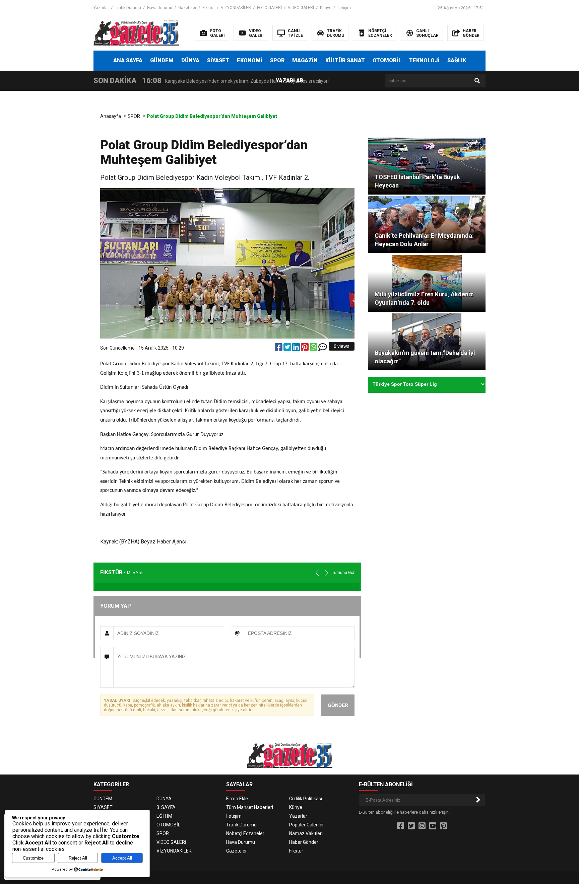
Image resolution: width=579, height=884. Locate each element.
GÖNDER (338, 705)
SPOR (277, 60)
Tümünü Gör (343, 572)
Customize (33, 858)
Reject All (78, 858)
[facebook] (279, 348)
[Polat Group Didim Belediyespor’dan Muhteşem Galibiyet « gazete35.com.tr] (136, 32)
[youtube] (432, 826)
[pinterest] (305, 348)
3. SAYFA (166, 807)
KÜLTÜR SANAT (345, 60)
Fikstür (208, 7)
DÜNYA (190, 60)
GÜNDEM (162, 60)
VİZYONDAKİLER (236, 7)
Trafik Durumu (128, 7)
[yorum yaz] (322, 348)
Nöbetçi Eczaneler (245, 833)
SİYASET (218, 60)
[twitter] (287, 348)
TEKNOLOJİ (424, 60)
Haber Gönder (303, 842)
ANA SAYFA (127, 60)
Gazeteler (187, 7)
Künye (325, 7)
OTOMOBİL (387, 60)
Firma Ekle (237, 798)
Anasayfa (110, 116)
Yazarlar (101, 7)
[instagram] (422, 826)
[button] (326, 572)
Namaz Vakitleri (306, 833)
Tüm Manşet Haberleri (249, 807)
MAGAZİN (305, 60)
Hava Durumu (159, 7)
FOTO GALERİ (269, 7)
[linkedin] (296, 348)
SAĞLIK (456, 60)
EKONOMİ (249, 60)
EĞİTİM (164, 816)
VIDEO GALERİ (301, 7)
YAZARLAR (289, 80)
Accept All (122, 858)
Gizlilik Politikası (305, 798)
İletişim (344, 7)
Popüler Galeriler (306, 824)
